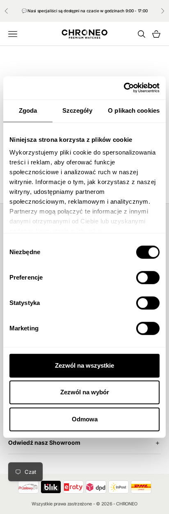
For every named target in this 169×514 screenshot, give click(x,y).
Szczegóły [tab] (77, 110)
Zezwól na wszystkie (84, 365)
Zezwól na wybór (84, 392)
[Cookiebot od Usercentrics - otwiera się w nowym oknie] (124, 87)
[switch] (148, 277)
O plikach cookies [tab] (134, 110)
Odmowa (85, 419)
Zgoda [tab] (28, 110)
